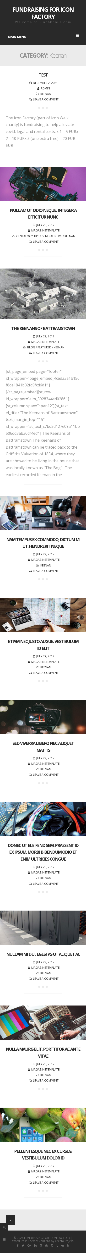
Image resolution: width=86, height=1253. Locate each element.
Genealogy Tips (27, 236)
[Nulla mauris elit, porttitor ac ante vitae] (43, 1023)
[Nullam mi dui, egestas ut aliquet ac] (43, 928)
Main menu (17, 36)
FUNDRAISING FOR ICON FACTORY (43, 13)
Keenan (45, 94)
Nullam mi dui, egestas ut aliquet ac (43, 954)
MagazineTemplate (45, 230)
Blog (31, 347)
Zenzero (44, 1241)
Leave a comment (46, 99)
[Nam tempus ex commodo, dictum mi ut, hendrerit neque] (43, 513)
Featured (44, 347)
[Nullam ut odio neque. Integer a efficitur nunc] (43, 184)
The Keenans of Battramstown (43, 328)
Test (43, 75)
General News (52, 236)
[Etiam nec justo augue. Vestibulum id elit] (43, 615)
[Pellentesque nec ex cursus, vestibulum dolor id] (43, 1125)
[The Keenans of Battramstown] (43, 294)
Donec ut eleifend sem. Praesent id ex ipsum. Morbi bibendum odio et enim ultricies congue (43, 852)
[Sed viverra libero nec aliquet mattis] (43, 717)
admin (45, 88)
